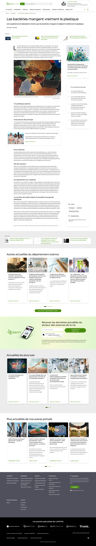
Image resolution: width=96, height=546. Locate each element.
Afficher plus (46, 343)
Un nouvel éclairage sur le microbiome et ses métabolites (78, 91)
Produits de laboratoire (40, 480)
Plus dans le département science (48, 310)
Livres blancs (24, 507)
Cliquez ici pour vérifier (53, 335)
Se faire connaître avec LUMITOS (14, 533)
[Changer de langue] (88, 10)
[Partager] (84, 10)
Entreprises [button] (17, 9)
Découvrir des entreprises (27, 478)
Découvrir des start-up (26, 480)
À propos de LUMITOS (29, 533)
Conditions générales (22, 538)
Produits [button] (25, 9)
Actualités (23, 502)
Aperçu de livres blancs (54, 494)
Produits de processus (40, 483)
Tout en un (23, 509)
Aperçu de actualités (11, 483)
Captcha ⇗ (60, 336)
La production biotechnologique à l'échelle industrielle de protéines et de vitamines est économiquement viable (79, 106)
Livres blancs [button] (46, 9)
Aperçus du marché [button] (35, 9)
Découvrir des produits (40, 478)
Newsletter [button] (68, 9)
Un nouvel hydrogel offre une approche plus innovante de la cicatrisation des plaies (78, 98)
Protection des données (36, 538)
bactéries (16, 52)
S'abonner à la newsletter (75, 330)
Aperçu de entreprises (26, 487)
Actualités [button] (9, 9)
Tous (22, 4)
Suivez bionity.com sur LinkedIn (77, 490)
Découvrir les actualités (12, 478)
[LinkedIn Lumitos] (88, 538)
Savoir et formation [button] (58, 9)
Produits (23, 505)
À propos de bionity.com (43, 533)
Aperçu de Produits (39, 489)
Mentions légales (11, 538)
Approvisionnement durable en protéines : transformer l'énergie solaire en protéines (79, 114)
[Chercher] (51, 4)
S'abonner (75, 487)
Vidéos (8, 502)
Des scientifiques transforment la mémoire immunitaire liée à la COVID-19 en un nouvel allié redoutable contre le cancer (79, 122)
